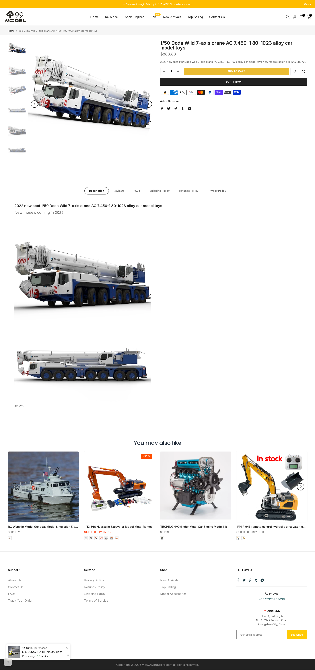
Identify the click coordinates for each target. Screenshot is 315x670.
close (7, 4)
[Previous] (34, 104)
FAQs (137, 190)
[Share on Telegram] (189, 108)
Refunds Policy (188, 190)
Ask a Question (170, 101)
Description (96, 190)
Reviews (119, 190)
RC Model (111, 17)
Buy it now (234, 81)
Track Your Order (20, 600)
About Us (14, 580)
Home (94, 17)
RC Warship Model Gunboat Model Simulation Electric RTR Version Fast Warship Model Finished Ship (76, 526)
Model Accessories (173, 594)
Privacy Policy (217, 190)
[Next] (148, 104)
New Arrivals (172, 17)
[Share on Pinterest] (175, 108)
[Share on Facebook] (162, 108)
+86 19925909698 (272, 599)
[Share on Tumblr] (182, 108)
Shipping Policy (159, 190)
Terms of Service (96, 600)
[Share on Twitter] (168, 108)
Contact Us (217, 17)
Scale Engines (134, 17)
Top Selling (195, 17)
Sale (155, 17)
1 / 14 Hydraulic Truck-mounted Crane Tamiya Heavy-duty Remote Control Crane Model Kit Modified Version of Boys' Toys (43, 659)
